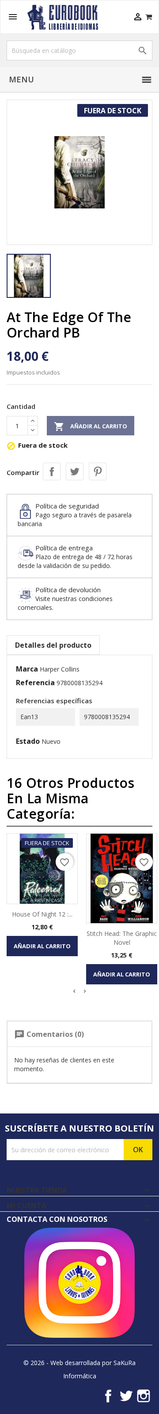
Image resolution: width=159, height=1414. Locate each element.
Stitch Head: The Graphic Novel (122, 937)
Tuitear (74, 471)
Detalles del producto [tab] (53, 645)
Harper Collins (60, 669)
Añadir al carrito (90, 426)
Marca (27, 669)
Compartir (52, 471)
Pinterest (97, 471)
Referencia (35, 682)
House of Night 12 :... (42, 914)
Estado (28, 741)
